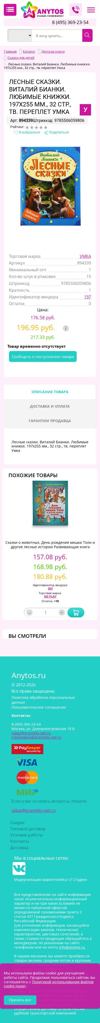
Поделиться (58, 132)
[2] (32, 127)
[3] (36, 127)
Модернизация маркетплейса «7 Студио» (50, 879)
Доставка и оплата (50, 406)
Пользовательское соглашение (39, 707)
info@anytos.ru (72, 947)
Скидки (17, 822)
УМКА (85, 256)
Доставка (19, 847)
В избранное (29, 132)
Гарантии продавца (50, 420)
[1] (27, 127)
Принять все (20, 999)
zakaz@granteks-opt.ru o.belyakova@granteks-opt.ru (37, 735)
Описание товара (50, 391)
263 (50, 588)
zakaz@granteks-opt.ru (34, 810)
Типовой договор (27, 829)
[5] (45, 127)
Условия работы (26, 835)
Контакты (19, 841)
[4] (41, 127)
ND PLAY (50, 596)
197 (87, 297)
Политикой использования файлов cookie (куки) (49, 984)
